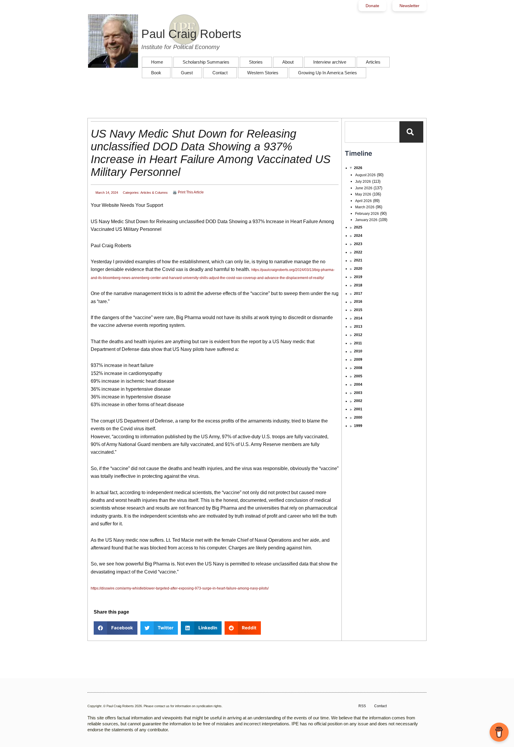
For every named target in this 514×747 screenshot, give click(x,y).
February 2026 (367, 214)
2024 (358, 236)
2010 (358, 351)
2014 (358, 318)
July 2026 (363, 181)
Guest (187, 72)
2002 (358, 401)
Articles (373, 61)
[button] (115, 628)
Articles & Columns (154, 192)
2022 (358, 252)
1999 (358, 426)
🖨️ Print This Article (188, 192)
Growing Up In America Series (327, 72)
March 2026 (364, 207)
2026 (358, 168)
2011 (358, 343)
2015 (358, 310)
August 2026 (365, 175)
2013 (358, 326)
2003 (358, 393)
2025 (358, 227)
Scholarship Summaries (206, 61)
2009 (358, 359)
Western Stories (262, 72)
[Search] (411, 132)
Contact (220, 72)
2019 (358, 277)
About (288, 61)
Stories (256, 61)
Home (157, 61)
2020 (358, 269)
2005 (358, 376)
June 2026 (363, 188)
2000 (358, 417)
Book (156, 72)
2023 (358, 244)
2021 (358, 260)
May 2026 (363, 194)
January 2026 (366, 220)
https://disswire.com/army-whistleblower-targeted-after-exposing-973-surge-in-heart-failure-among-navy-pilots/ (180, 588)
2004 (358, 384)
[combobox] (372, 132)
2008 (358, 368)
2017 (358, 293)
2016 (358, 302)
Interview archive (329, 61)
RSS (362, 706)
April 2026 (363, 201)
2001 (358, 409)
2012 (358, 335)
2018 (358, 285)
